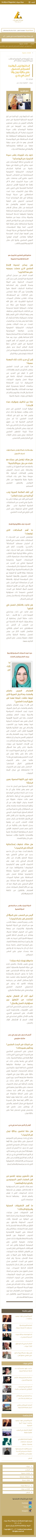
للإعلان (30, 1458)
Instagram (25, 1511)
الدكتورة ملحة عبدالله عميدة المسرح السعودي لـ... (24, 1336)
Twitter (26, 1507)
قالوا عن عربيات (25, 1489)
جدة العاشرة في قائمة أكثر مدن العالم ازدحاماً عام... (24, 1397)
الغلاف (32, 44)
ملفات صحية (26, 1480)
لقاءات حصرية (23, 44)
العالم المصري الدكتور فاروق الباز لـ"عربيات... (23, 1345)
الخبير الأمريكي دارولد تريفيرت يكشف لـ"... (23, 1317)
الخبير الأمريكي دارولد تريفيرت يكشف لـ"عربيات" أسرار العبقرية (23, 1423)
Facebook (25, 1503)
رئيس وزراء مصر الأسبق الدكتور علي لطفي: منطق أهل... (23, 1354)
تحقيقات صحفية (25, 1477)
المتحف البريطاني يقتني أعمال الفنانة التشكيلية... (24, 1406)
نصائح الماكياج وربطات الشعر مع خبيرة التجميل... (23, 1379)
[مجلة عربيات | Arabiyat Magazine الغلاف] (18, 17)
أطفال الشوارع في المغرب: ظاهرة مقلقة (24, 1431)
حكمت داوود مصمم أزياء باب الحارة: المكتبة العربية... (23, 1370)
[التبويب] (28, 2)
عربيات (28, 1466)
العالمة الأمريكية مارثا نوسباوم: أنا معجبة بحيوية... (23, 1327)
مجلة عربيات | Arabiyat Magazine (12, 2)
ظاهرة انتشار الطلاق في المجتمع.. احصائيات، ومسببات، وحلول (25, 1441)
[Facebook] (30, 1503)
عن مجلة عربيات (25, 1485)
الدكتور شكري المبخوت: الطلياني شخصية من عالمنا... (23, 1388)
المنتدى (27, 1470)
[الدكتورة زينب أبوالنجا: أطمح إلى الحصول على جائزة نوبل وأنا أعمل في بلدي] (19, 102)
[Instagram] (30, 1511)
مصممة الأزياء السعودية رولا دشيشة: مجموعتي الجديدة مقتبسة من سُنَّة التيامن (23, 1451)
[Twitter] (30, 1507)
